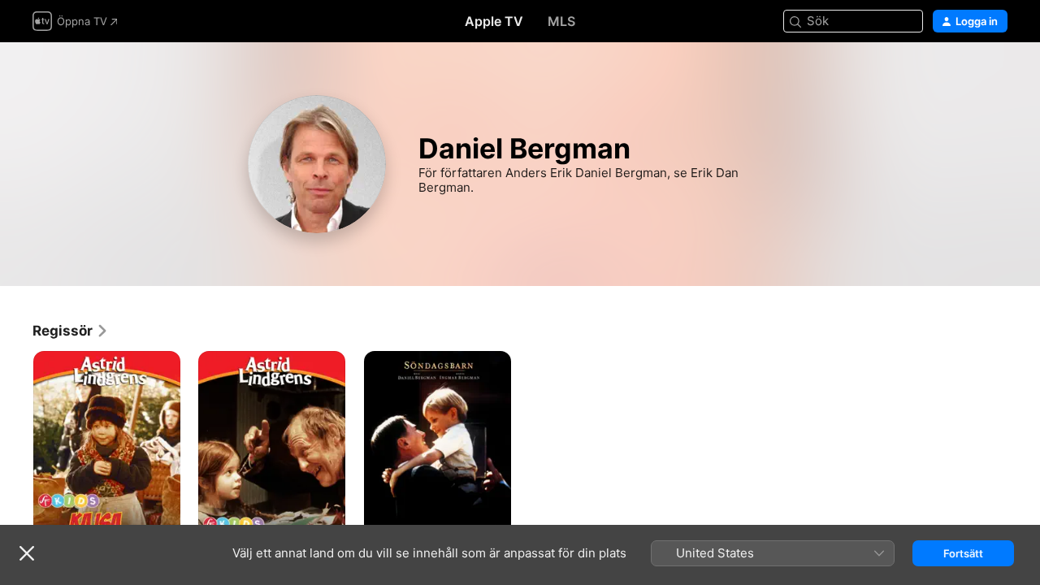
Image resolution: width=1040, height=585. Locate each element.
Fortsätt (963, 553)
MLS (561, 21)
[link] (70, 331)
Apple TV (494, 21)
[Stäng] (27, 553)
